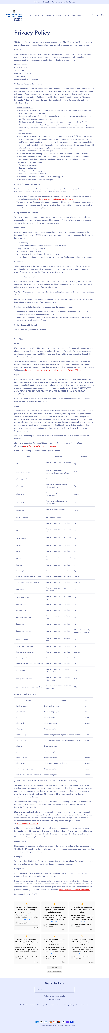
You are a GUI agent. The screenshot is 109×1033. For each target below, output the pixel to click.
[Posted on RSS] (27, 904)
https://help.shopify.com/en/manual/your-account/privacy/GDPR (53, 370)
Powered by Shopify (69, 1025)
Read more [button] (27, 919)
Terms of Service (82, 1005)
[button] (92, 15)
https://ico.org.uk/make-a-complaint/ (74, 889)
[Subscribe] (71, 989)
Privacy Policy (69, 1005)
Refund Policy (56, 1005)
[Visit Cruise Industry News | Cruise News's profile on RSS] (16, 922)
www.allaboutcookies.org (27, 823)
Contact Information (27, 1005)
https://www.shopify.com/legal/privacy (56, 199)
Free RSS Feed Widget (55, 971)
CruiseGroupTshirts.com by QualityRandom (51, 1025)
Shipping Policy (43, 1005)
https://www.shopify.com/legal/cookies (39, 446)
